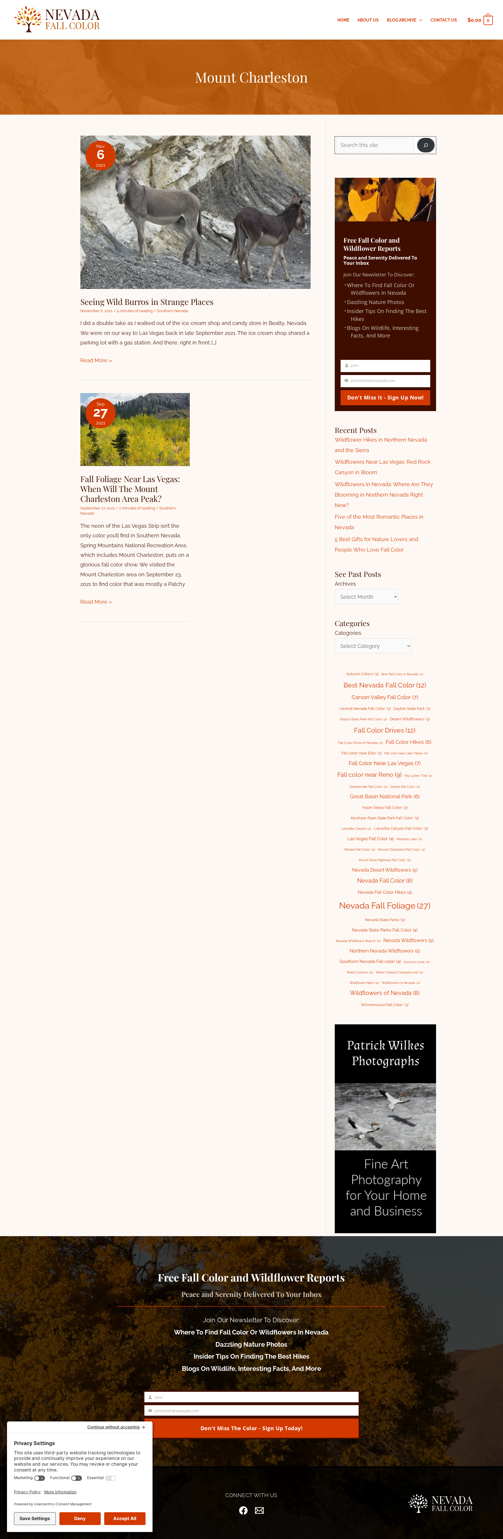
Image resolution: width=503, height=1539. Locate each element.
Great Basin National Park (385, 796)
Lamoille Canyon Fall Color (401, 828)
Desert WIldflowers (410, 719)
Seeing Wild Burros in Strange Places (147, 301)
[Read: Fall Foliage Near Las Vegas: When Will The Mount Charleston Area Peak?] (135, 429)
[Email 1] (259, 1510)
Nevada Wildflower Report (358, 941)
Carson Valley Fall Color (385, 697)
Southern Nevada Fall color (370, 961)
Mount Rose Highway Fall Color (385, 860)
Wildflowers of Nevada (384, 992)
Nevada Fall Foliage (385, 905)
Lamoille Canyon (356, 828)
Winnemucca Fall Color (384, 1005)
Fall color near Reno (369, 774)
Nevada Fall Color (384, 880)
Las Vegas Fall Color (371, 838)
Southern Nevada (172, 311)
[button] (419, 20)
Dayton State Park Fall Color (363, 719)
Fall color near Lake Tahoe (406, 753)
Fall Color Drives (384, 730)
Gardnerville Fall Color (368, 786)
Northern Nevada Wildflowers (385, 951)
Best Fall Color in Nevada (402, 674)
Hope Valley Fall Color (385, 807)
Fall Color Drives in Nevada (360, 742)
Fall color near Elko (361, 753)
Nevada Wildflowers (408, 940)
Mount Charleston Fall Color (401, 849)
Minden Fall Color (359, 849)
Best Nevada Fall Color (384, 685)
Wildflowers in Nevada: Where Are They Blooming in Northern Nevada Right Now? (384, 494)
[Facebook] (243, 1510)
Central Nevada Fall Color (365, 708)
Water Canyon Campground (399, 972)
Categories (348, 633)
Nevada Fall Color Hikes (385, 892)
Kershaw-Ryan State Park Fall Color (385, 818)
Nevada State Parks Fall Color (384, 929)
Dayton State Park (412, 708)
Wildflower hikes (364, 982)
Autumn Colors (362, 674)
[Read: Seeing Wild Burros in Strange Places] (195, 212)
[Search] (426, 145)
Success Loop (417, 962)
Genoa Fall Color (405, 786)
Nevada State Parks (385, 920)
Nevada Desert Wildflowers (384, 870)
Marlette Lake (409, 839)
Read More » (96, 361)
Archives (345, 584)
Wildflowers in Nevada (401, 982)
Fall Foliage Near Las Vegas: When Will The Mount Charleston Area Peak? (130, 488)
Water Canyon (360, 972)
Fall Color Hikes (408, 742)
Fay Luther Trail (418, 775)
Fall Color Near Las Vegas (385, 763)
